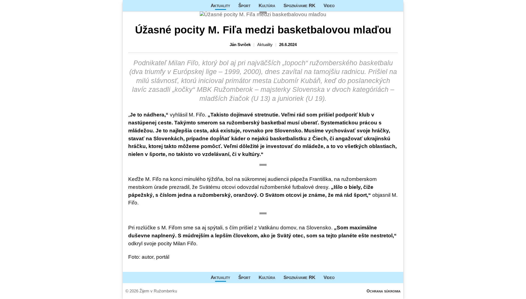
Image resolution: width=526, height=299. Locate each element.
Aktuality (220, 5)
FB (343, 6)
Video (329, 5)
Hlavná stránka (143, 6)
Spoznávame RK (299, 5)
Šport (244, 5)
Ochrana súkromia (384, 291)
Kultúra (267, 5)
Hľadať (396, 6)
